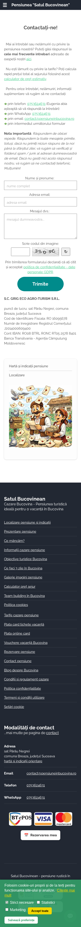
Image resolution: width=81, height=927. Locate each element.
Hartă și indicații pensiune (28, 366)
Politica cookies (16, 605)
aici (28, 59)
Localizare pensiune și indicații (27, 522)
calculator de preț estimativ (25, 79)
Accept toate (39, 911)
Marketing (17, 910)
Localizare (17, 375)
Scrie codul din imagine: (40, 243)
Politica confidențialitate (22, 688)
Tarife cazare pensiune (21, 615)
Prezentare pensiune (20, 531)
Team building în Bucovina (24, 596)
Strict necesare (21, 902)
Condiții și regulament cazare (26, 679)
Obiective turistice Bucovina (25, 559)
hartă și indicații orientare (23, 761)
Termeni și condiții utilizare (24, 697)
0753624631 (36, 104)
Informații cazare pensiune (24, 550)
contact (52, 733)
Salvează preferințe (21, 920)
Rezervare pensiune (19, 652)
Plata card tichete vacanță (24, 624)
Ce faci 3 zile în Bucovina (23, 568)
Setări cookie (14, 707)
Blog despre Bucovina (21, 670)
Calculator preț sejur (19, 586)
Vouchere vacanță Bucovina (25, 643)
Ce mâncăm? (14, 541)
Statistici (47, 902)
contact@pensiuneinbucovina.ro (49, 118)
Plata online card (17, 633)
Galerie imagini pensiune (23, 577)
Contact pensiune (18, 661)
